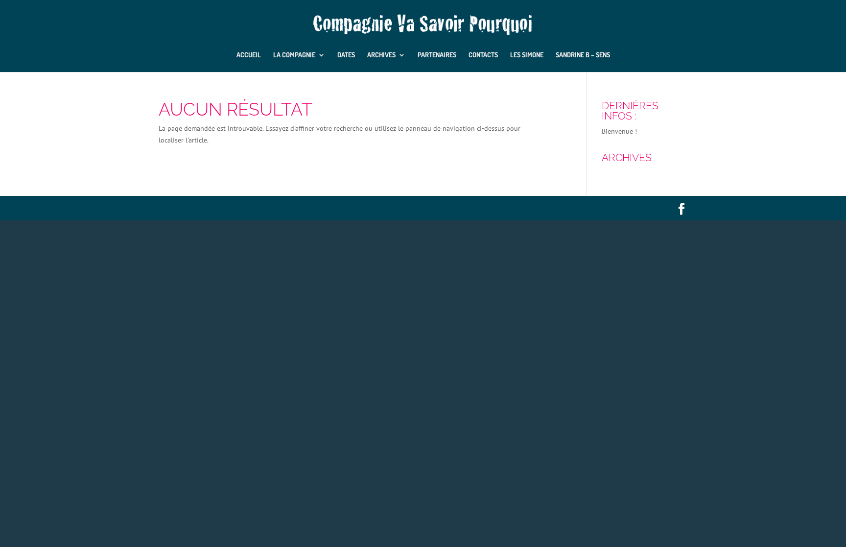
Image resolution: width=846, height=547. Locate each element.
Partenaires (437, 55)
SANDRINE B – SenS (583, 55)
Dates (346, 55)
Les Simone (526, 55)
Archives (381, 55)
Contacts (483, 55)
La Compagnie (294, 55)
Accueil (248, 55)
